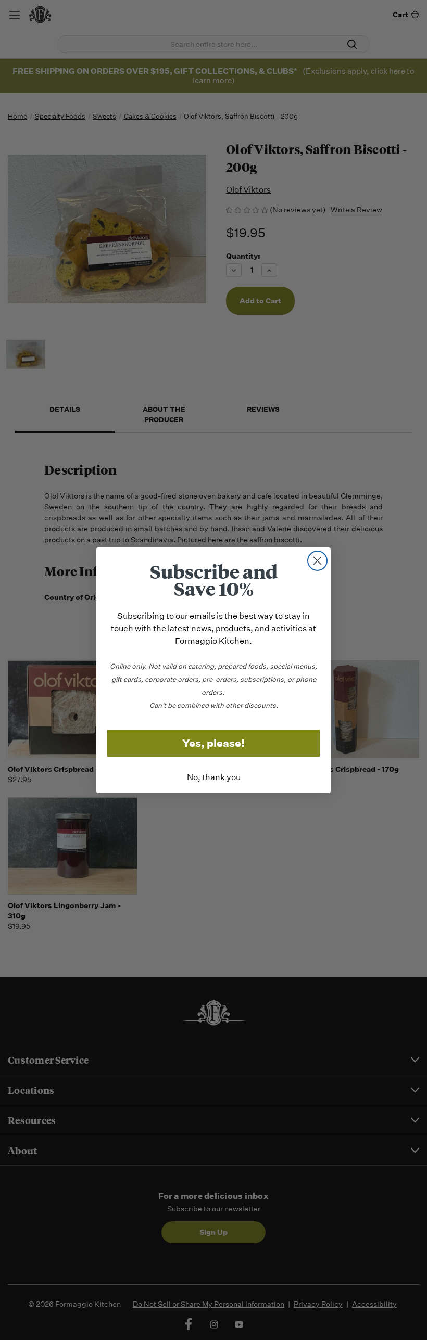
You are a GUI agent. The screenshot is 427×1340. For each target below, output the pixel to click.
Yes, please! (213, 743)
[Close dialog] (317, 561)
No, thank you (214, 777)
